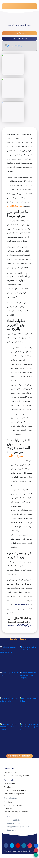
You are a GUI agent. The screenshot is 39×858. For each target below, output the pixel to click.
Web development (11, 772)
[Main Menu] (36, 846)
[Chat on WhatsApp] (36, 855)
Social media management (14, 794)
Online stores (9, 809)
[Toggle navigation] (6, 6)
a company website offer (13, 805)
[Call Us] (36, 850)
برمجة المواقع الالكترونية (15, 206)
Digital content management (15, 790)
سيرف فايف (15, 456)
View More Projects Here (19, 756)
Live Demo (19, 33)
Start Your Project (19, 39)
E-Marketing (8, 787)
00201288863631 (22, 605)
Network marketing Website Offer (16, 812)
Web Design (8, 802)
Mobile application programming (16, 776)
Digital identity (9, 784)
